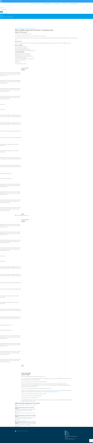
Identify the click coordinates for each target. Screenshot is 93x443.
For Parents (64, 3)
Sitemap (66, 436)
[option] (25, 408)
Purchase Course (18, 62)
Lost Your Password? (3, 13)
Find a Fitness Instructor (73, 3)
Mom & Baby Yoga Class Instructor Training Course (26, 28)
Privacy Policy (74, 436)
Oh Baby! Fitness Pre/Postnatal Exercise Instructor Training (50, 390)
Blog (0, 0)
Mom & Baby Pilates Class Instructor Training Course (25, 416)
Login (1, 2)
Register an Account (3, 18)
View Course (17, 411)
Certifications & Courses (35, 3)
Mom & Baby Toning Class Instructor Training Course (25, 422)
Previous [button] (23, 69)
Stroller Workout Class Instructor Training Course (24, 408)
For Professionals (56, 3)
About (70, 436)
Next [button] (22, 214)
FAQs (26, 373)
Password (1, 7)
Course (23, 373)
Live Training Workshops (46, 3)
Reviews (29, 373)
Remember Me (4, 9)
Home (16, 28)
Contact (1, 1)
